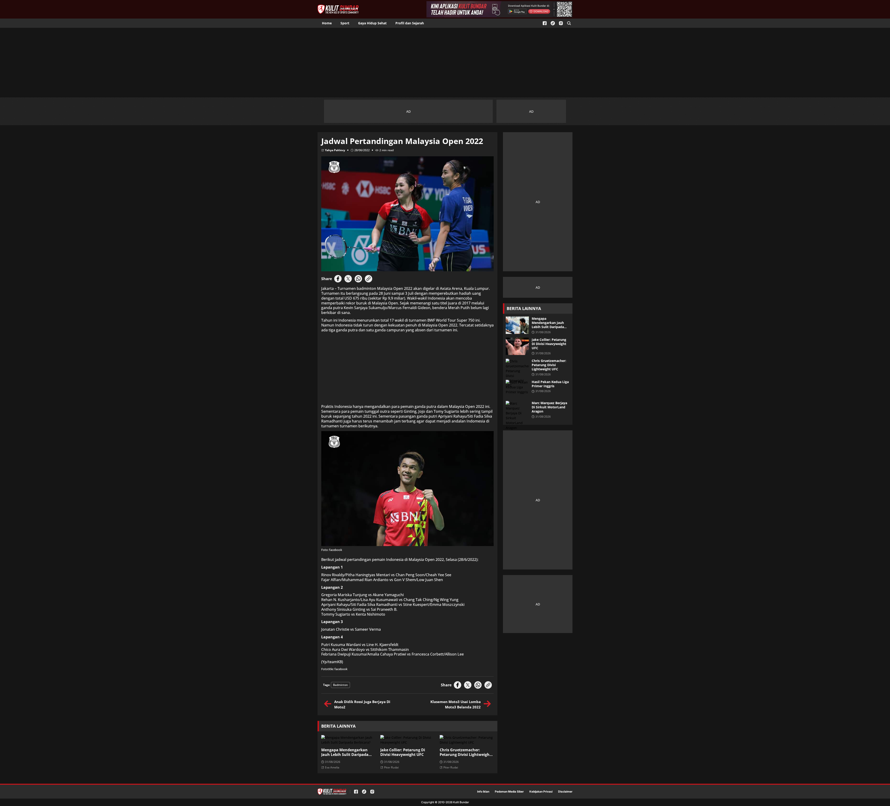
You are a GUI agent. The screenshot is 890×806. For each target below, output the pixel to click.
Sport (344, 23)
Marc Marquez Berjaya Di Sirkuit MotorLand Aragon (549, 407)
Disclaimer (565, 791)
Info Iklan (483, 791)
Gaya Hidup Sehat (372, 23)
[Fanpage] (544, 23)
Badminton (340, 685)
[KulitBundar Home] (338, 9)
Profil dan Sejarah (409, 23)
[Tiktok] (552, 23)
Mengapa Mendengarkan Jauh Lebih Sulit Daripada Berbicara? (345, 752)
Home (327, 23)
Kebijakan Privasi (541, 791)
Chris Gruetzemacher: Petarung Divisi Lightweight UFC (465, 752)
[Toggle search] (569, 23)
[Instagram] (561, 23)
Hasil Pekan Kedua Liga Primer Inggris (550, 384)
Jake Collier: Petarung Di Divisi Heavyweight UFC (402, 752)
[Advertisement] (445, 62)
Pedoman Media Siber (509, 791)
